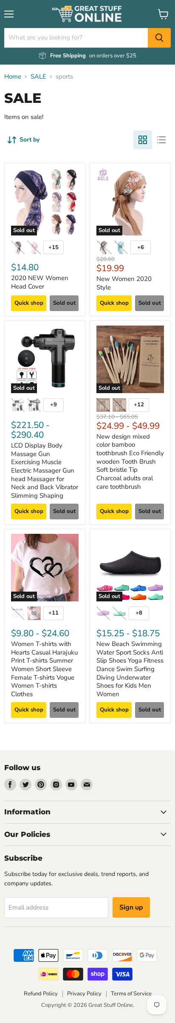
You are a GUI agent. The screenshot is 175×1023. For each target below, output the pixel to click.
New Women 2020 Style (124, 283)
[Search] (159, 38)
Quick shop (28, 303)
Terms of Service (131, 993)
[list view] (161, 139)
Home (12, 76)
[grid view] (142, 139)
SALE (38, 76)
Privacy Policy (84, 993)
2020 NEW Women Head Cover (39, 282)
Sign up (131, 907)
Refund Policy (41, 993)
